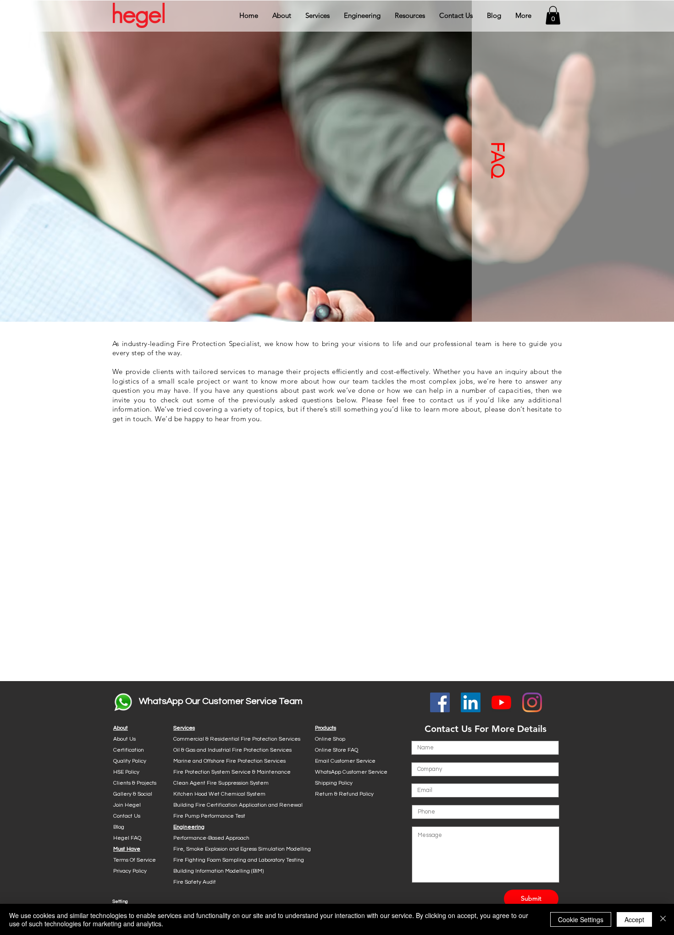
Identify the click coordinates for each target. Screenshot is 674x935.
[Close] (662, 919)
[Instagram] (532, 702)
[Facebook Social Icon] (440, 702)
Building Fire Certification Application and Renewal (238, 805)
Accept (634, 919)
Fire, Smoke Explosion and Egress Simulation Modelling (242, 849)
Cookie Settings (580, 919)
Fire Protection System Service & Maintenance (232, 772)
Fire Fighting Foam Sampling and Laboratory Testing (238, 860)
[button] (281, 15)
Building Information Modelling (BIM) (218, 871)
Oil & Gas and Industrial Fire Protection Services (232, 750)
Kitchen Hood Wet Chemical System (219, 794)
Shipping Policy (334, 783)
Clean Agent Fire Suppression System (221, 783)
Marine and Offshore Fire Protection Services (229, 761)
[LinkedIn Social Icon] (471, 702)
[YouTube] (501, 702)
